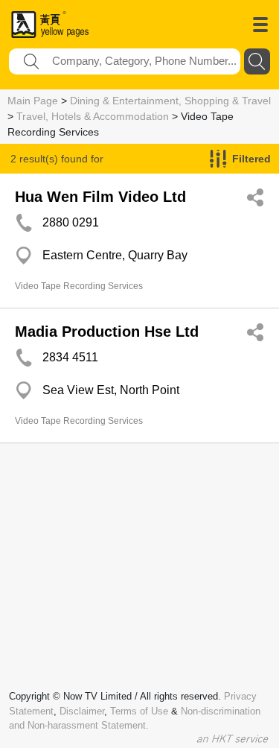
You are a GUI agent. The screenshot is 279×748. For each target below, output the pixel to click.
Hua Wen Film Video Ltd (100, 196)
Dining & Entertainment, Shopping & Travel (170, 101)
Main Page (32, 101)
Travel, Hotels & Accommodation (92, 116)
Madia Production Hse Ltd (107, 331)
